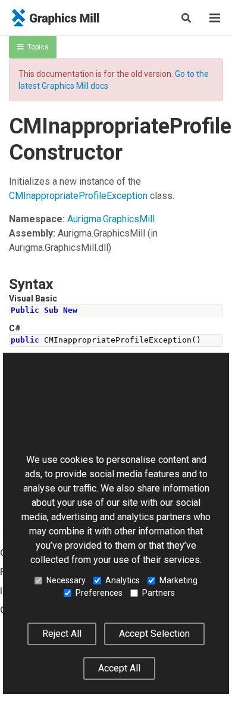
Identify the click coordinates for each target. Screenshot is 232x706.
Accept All (119, 668)
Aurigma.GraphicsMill (111, 219)
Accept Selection (154, 633)
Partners (158, 593)
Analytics (122, 580)
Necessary (66, 580)
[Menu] (214, 18)
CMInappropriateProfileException (78, 195)
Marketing (178, 580)
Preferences (99, 593)
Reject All (61, 633)
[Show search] (186, 18)
